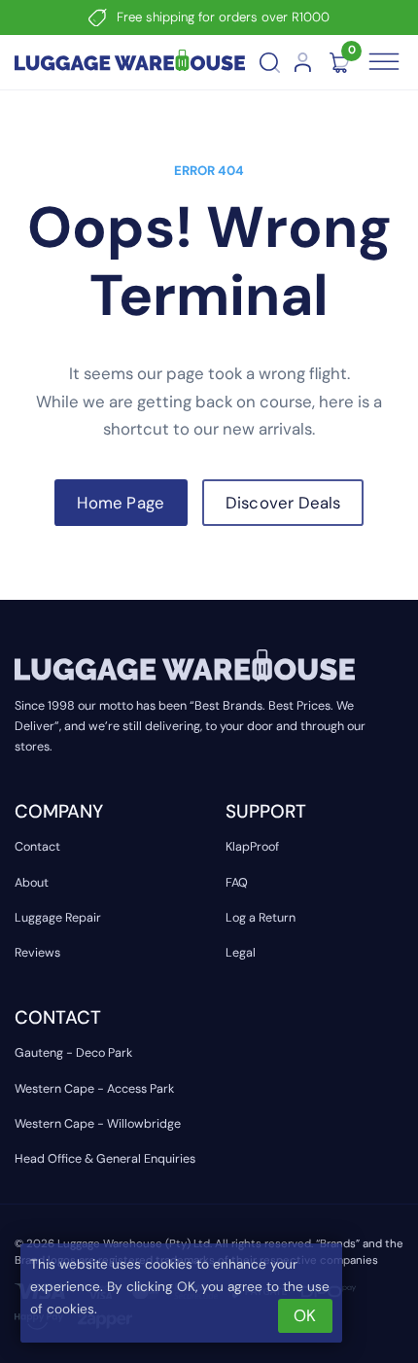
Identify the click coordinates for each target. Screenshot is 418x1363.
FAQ (237, 883)
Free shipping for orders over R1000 (223, 17)
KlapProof (252, 847)
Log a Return (261, 918)
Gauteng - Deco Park (73, 1053)
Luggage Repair (58, 918)
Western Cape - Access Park (94, 1089)
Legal (241, 953)
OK (305, 1315)
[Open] (384, 62)
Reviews (37, 953)
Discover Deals (283, 502)
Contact (37, 847)
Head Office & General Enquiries (105, 1159)
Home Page (120, 502)
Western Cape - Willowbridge (98, 1124)
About (32, 883)
